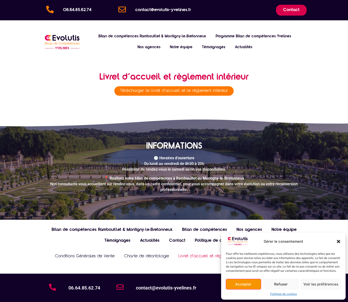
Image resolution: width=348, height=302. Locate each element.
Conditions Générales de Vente (85, 256)
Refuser (281, 284)
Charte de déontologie (146, 256)
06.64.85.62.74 (77, 10)
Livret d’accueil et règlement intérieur (214, 256)
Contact (177, 241)
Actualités (243, 47)
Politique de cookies (283, 294)
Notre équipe (181, 47)
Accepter (243, 284)
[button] (338, 241)
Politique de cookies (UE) (219, 241)
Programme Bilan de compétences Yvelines (253, 36)
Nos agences (149, 47)
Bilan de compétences (204, 230)
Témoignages (213, 47)
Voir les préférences (320, 284)
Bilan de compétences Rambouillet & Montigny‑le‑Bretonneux (152, 36)
